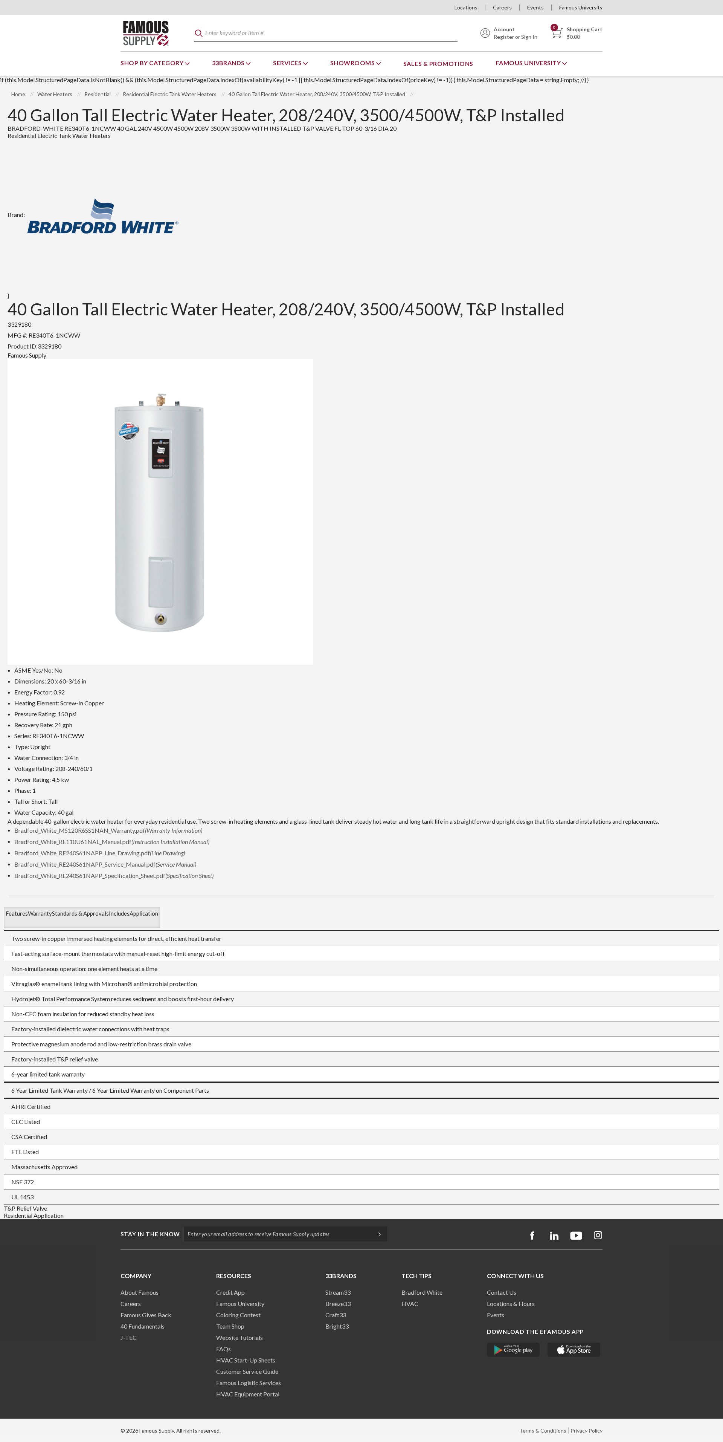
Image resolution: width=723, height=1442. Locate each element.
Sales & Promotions (438, 63)
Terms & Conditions (542, 1430)
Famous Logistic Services (248, 1382)
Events (535, 7)
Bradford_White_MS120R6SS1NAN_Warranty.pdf (108, 830)
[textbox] (326, 33)
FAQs (223, 1348)
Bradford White (421, 1292)
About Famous (139, 1292)
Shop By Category (152, 62)
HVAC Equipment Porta (247, 1394)
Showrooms (353, 62)
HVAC (409, 1303)
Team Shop (230, 1326)
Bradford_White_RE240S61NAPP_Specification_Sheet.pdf (114, 875)
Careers (502, 7)
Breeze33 (338, 1303)
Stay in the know (150, 1234)
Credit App (230, 1292)
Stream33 (338, 1292)
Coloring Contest (238, 1314)
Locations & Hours (511, 1303)
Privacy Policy (586, 1430)
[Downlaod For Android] (513, 1350)
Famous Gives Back (145, 1314)
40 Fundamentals (142, 1326)
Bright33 (337, 1326)
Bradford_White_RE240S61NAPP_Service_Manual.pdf (105, 864)
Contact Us (501, 1292)
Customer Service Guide (247, 1371)
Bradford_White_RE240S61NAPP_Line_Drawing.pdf (99, 852)
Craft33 (335, 1314)
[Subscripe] (376, 1234)
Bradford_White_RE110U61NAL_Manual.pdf (111, 841)
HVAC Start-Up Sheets (245, 1360)
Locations (466, 7)
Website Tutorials (239, 1337)
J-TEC (128, 1337)
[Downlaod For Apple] (574, 1350)
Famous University (580, 7)
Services (288, 62)
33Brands (229, 62)
